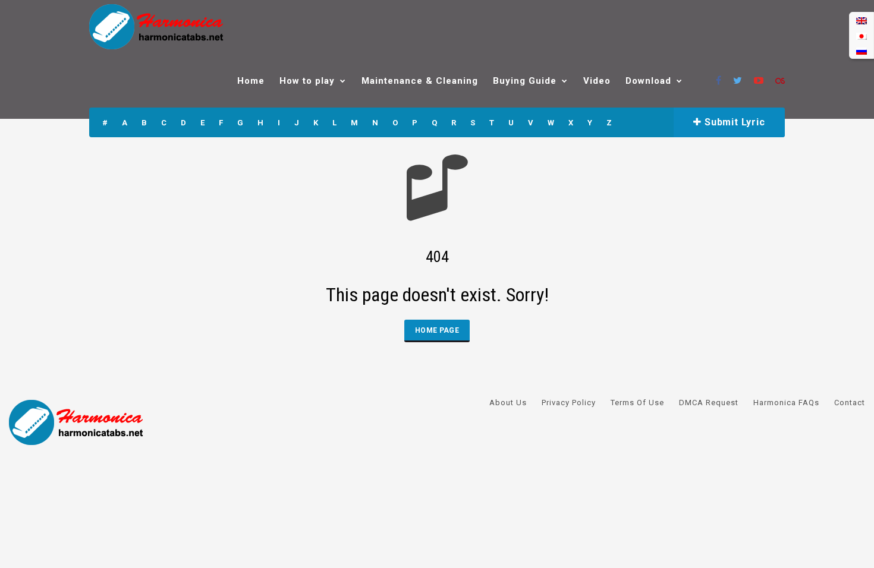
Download (648, 80)
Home (251, 80)
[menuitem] (861, 20)
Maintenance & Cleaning (419, 80)
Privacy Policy (569, 402)
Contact (849, 402)
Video (597, 80)
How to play (307, 80)
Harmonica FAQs (786, 402)
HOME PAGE (437, 330)
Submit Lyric (733, 122)
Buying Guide (525, 80)
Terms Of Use (637, 402)
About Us (508, 402)
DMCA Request (708, 402)
